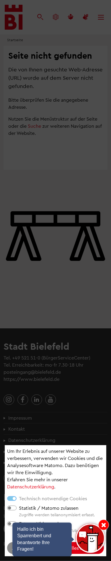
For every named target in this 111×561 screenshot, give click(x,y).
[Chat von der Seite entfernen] (103, 525)
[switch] (12, 508)
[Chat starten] (90, 538)
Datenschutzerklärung (30, 486)
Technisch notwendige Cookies (53, 498)
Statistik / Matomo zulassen (48, 508)
